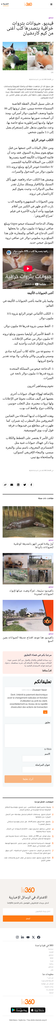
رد (45, 712)
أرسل (28, 918)
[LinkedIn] (22, 937)
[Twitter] (33, 937)
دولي (52, 970)
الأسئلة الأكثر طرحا (47, 981)
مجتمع (51, 18)
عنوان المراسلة (42, 764)
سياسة (50, 949)
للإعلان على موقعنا (47, 984)
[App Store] (37, 1010)
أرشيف (51, 993)
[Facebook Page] (38, 937)
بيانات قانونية (49, 987)
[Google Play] (19, 1010)
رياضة (51, 964)
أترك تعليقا (28, 779)
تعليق (47, 722)
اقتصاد (51, 952)
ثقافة (51, 958)
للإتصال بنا (49, 990)
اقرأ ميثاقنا (47, 670)
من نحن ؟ (50, 978)
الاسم (47, 753)
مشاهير (50, 967)
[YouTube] (28, 937)
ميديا (51, 961)
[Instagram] (17, 937)
